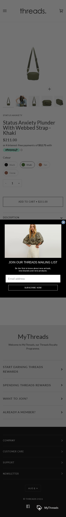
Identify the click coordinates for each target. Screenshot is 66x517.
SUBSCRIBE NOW (33, 287)
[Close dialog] (63, 222)
